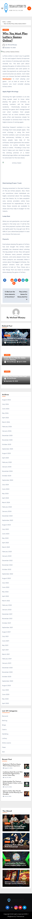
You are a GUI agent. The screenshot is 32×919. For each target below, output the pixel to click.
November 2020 (7, 672)
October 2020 (6, 676)
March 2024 (6, 502)
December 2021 (7, 614)
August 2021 (6, 632)
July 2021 (5, 636)
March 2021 (6, 654)
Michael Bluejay (12, 45)
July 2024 (5, 484)
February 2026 (7, 426)
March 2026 (6, 422)
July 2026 (5, 404)
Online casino (6, 743)
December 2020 (7, 667)
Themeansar (20, 916)
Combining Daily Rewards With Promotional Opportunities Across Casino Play (13, 773)
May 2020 (5, 699)
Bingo (4, 725)
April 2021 (5, 650)
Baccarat (5, 716)
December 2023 (7, 516)
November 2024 (7, 471)
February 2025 (7, 462)
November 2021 (7, 618)
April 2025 (5, 458)
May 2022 (5, 592)
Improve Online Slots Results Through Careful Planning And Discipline (12, 792)
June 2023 (5, 534)
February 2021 (7, 659)
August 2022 (6, 578)
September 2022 (7, 574)
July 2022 (5, 583)
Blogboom (11, 916)
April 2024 (5, 498)
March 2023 (6, 547)
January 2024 (6, 511)
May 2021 (5, 645)
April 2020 (5, 703)
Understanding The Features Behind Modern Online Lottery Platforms (12, 783)
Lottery (5, 29)
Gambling (5, 734)
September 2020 (7, 681)
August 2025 (6, 453)
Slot (3, 752)
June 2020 (5, 694)
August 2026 (6, 400)
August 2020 (6, 685)
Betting (4, 720)
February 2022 (7, 605)
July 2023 (5, 529)
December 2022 (7, 560)
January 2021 (6, 663)
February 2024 (7, 507)
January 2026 (6, 431)
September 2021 (7, 627)
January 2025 (6, 467)
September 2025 (7, 449)
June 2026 (5, 409)
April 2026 (5, 417)
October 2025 (6, 444)
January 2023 (6, 556)
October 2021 (6, 623)
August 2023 (6, 525)
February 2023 (7, 551)
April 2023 (5, 542)
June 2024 (5, 489)
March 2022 (6, 601)
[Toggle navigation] (2, 8)
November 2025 (7, 440)
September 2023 (7, 520)
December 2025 (7, 435)
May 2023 (5, 538)
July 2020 (5, 690)
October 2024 (6, 476)
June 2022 (5, 587)
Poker (4, 747)
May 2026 (5, 413)
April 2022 (5, 596)
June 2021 (5, 641)
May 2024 (5, 493)
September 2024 (7, 480)
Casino (4, 729)
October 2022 (6, 569)
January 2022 (6, 609)
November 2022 (7, 565)
